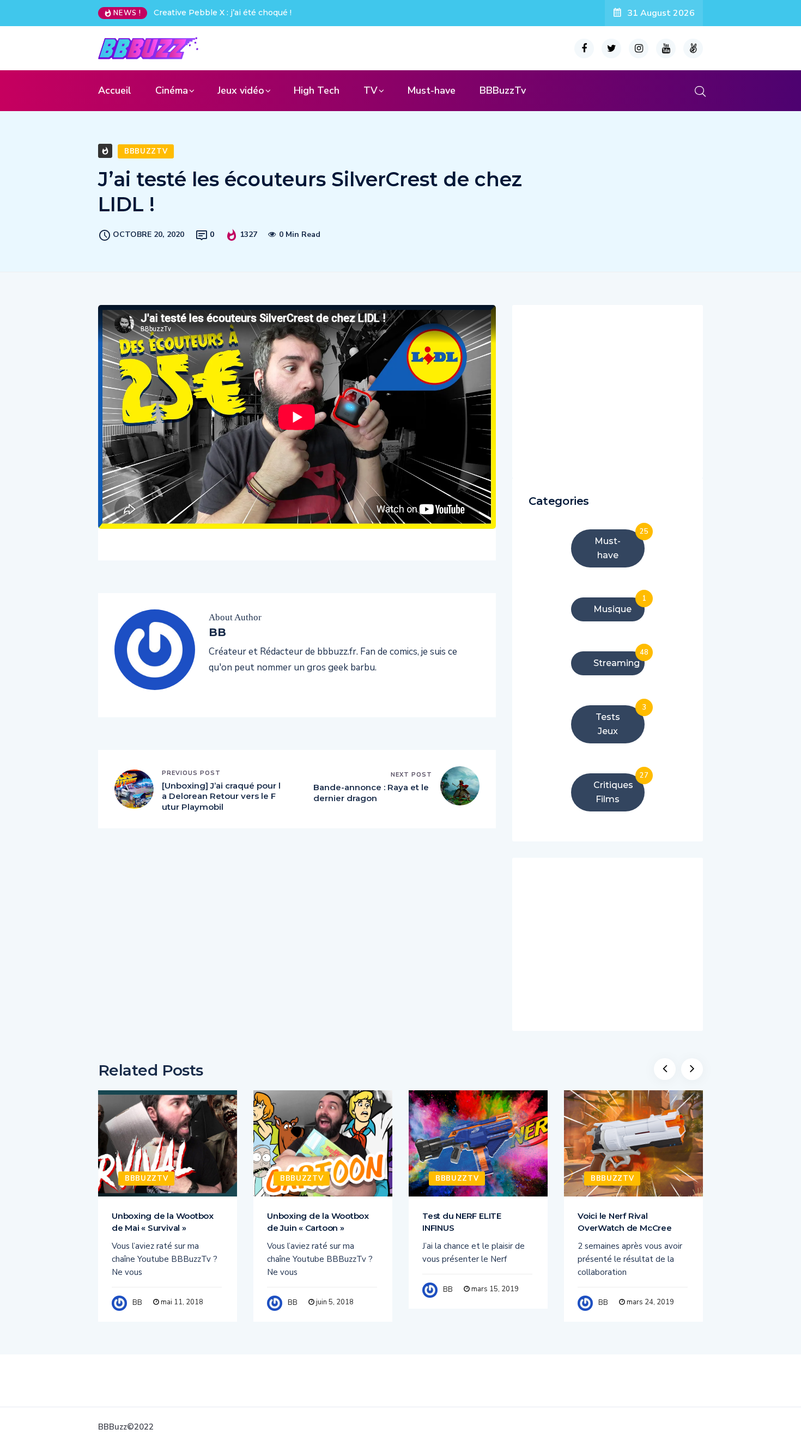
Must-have (431, 90)
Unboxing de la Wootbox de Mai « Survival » (163, 1222)
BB (137, 1302)
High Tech (316, 90)
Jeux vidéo (240, 90)
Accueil (114, 90)
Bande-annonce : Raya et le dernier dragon (371, 792)
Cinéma (171, 90)
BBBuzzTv (503, 90)
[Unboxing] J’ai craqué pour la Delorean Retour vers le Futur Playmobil (221, 796)
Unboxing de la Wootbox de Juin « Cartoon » (318, 1222)
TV (370, 90)
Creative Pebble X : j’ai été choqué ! (223, 12)
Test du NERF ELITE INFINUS (461, 1222)
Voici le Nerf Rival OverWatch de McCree (625, 1222)
